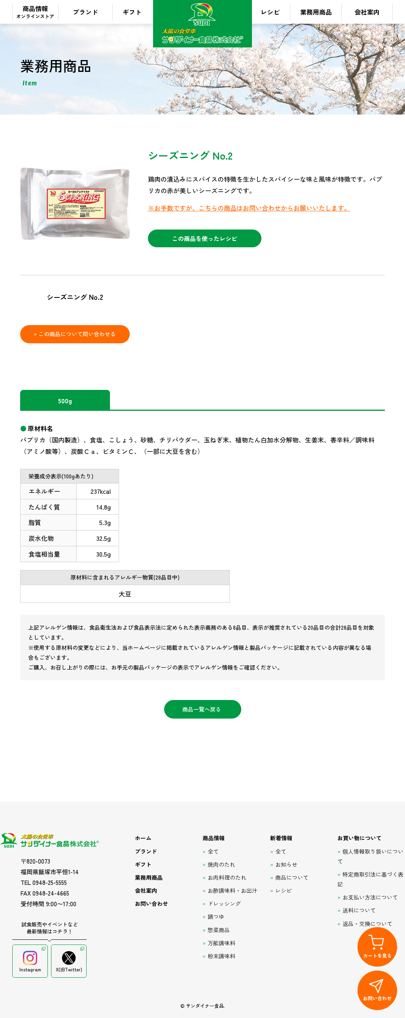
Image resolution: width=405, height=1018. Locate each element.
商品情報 (35, 11)
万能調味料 (221, 943)
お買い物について (359, 838)
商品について (291, 877)
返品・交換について (367, 924)
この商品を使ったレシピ (204, 238)
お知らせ (286, 864)
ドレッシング (224, 903)
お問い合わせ (151, 903)
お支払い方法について (370, 897)
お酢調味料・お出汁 (232, 890)
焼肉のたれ (221, 864)
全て (213, 851)
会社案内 (367, 12)
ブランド (85, 12)
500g (65, 400)
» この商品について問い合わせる (75, 334)
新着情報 (281, 838)
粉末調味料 (221, 956)
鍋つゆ (216, 916)
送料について (359, 910)
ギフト (132, 12)
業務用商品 (316, 12)
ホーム (143, 838)
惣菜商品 (219, 930)
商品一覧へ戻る (201, 709)
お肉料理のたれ (227, 877)
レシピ (270, 12)
